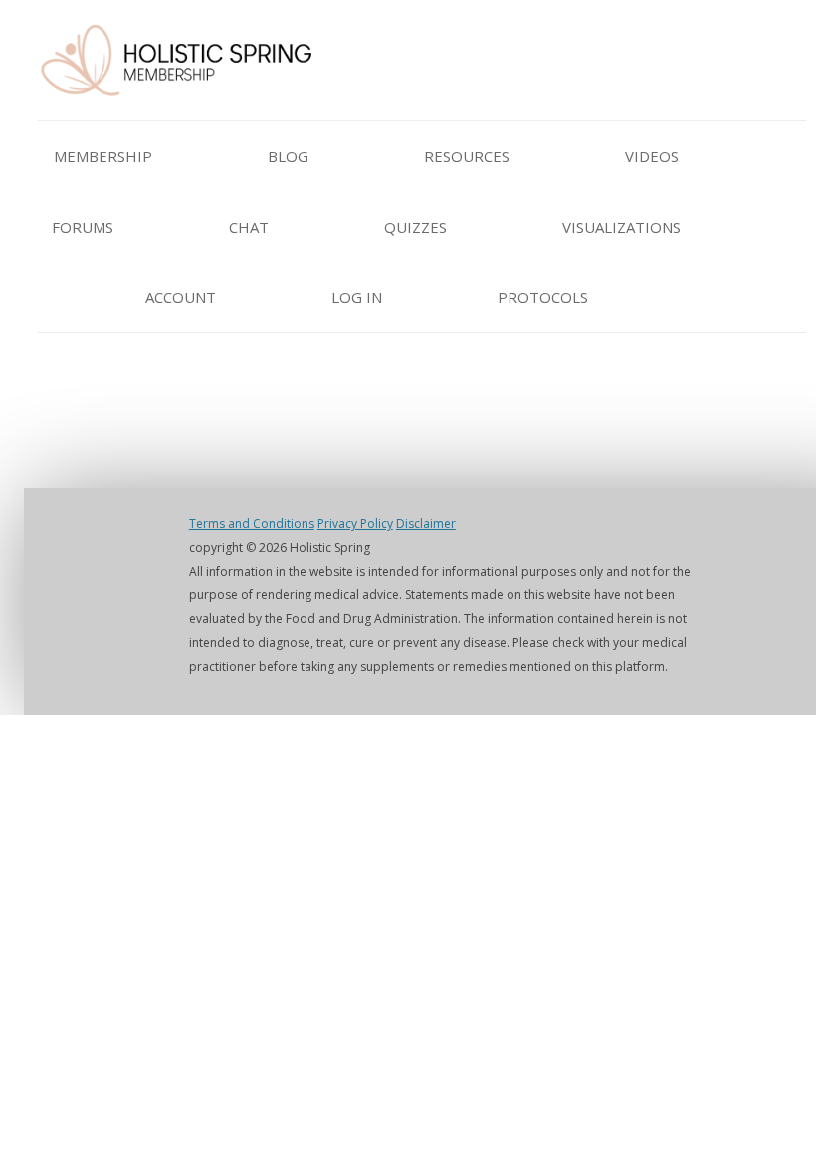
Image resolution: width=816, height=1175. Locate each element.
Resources (467, 156)
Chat (249, 227)
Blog (288, 156)
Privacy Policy (355, 523)
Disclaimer (426, 523)
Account (180, 297)
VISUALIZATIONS (621, 227)
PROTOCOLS (543, 297)
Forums (82, 227)
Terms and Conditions (251, 523)
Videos (652, 156)
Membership (103, 156)
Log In (356, 297)
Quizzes (415, 227)
